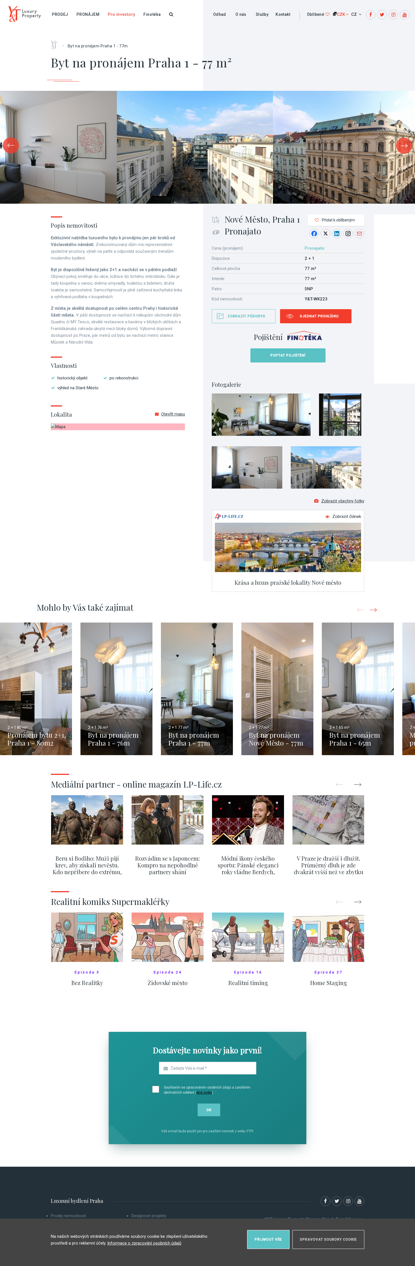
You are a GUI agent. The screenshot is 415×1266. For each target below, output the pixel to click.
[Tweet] (325, 233)
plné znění (204, 1092)
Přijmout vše (268, 1239)
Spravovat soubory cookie (328, 1239)
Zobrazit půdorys (246, 316)
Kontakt (283, 14)
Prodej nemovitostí (68, 1215)
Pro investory (121, 14)
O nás (240, 14)
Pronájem (88, 14)
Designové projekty (148, 1215)
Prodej (60, 14)
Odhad (219, 14)
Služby (262, 14)
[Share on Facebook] (314, 233)
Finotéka (152, 14)
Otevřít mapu (173, 414)
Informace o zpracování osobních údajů (144, 1243)
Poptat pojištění (287, 355)
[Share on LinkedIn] (337, 233)
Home (56, 43)
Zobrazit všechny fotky (342, 501)
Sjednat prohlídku (319, 316)
